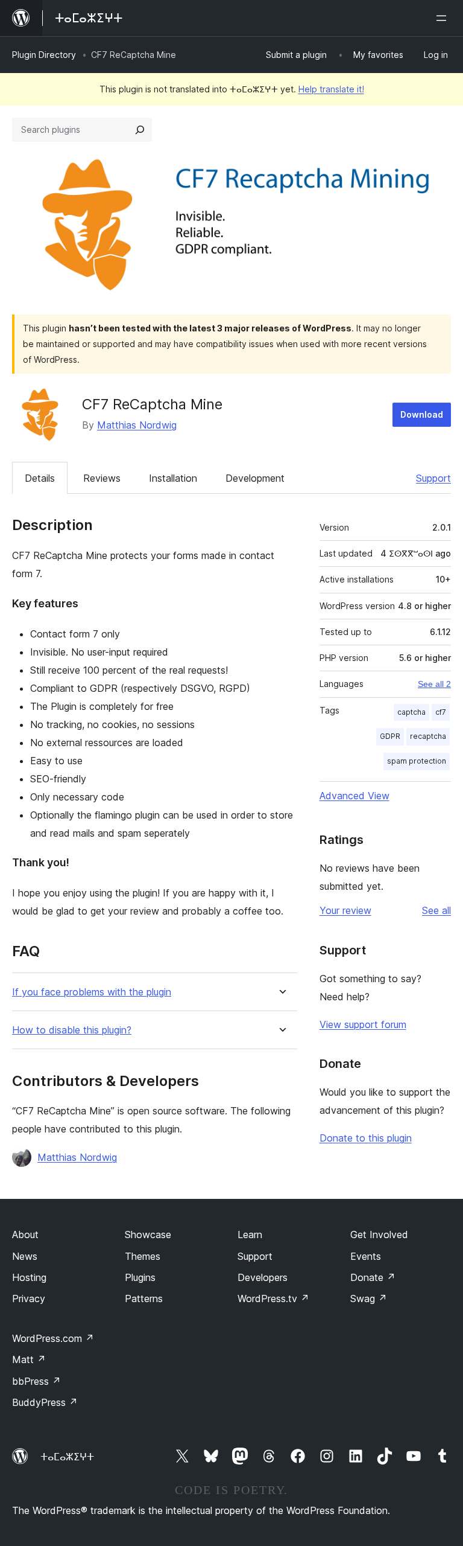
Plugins (140, 1277)
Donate (372, 1277)
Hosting (29, 1277)
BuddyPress (45, 1402)
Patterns (144, 1298)
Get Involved (379, 1234)
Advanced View (354, 796)
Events (365, 1256)
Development (255, 478)
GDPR (390, 736)
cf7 (440, 712)
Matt (29, 1359)
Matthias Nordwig (137, 425)
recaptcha (428, 736)
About (25, 1234)
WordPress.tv (273, 1298)
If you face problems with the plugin (91, 992)
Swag (368, 1298)
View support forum (363, 1024)
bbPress (36, 1381)
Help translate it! (331, 89)
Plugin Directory (44, 55)
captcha (411, 712)
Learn (250, 1234)
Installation (173, 478)
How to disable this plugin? (71, 1030)
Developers (263, 1277)
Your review (345, 910)
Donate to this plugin (366, 1138)
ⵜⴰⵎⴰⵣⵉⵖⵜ (67, 1457)
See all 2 (434, 684)
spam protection (416, 760)
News (24, 1256)
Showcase (148, 1234)
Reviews (102, 478)
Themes (142, 1256)
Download (421, 414)
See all (436, 910)
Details (40, 478)
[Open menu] (443, 18)
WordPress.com (53, 1338)
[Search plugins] (140, 130)
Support (433, 478)
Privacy (28, 1298)
